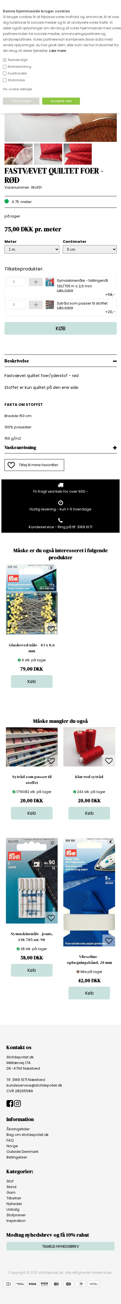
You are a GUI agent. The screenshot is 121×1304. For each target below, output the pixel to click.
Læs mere (57, 50)
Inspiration (16, 1220)
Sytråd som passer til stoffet (82, 305)
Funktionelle (17, 73)
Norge (12, 1146)
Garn (10, 1192)
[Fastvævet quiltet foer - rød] (61, 140)
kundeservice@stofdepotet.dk (34, 1085)
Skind (11, 1187)
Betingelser (16, 1157)
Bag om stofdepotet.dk (27, 1134)
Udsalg (12, 1209)
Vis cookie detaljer (17, 89)
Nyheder (14, 1203)
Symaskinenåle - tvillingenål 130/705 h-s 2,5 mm (82, 285)
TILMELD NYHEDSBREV (60, 1246)
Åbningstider (18, 1129)
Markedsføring (19, 66)
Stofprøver (16, 1215)
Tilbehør (13, 1198)
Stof (10, 1181)
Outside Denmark (22, 1151)
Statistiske (16, 80)
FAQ (10, 1140)
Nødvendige (17, 60)
